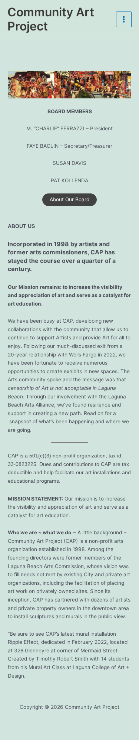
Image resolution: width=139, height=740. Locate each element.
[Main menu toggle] (124, 19)
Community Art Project (50, 19)
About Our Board (69, 199)
